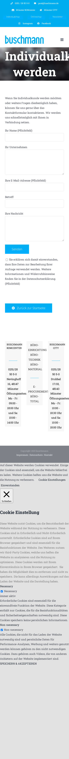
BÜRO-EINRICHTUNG (34, 347)
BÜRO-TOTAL (34, 399)
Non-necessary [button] (9, 624)
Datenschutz (36, 454)
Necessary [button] (6, 586)
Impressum (22, 454)
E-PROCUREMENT (34, 389)
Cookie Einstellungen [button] (52, 479)
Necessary (10, 591)
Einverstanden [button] (10, 485)
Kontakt (48, 454)
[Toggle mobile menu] (62, 39)
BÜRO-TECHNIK (34, 357)
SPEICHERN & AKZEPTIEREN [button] (18, 663)
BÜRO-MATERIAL (34, 367)
